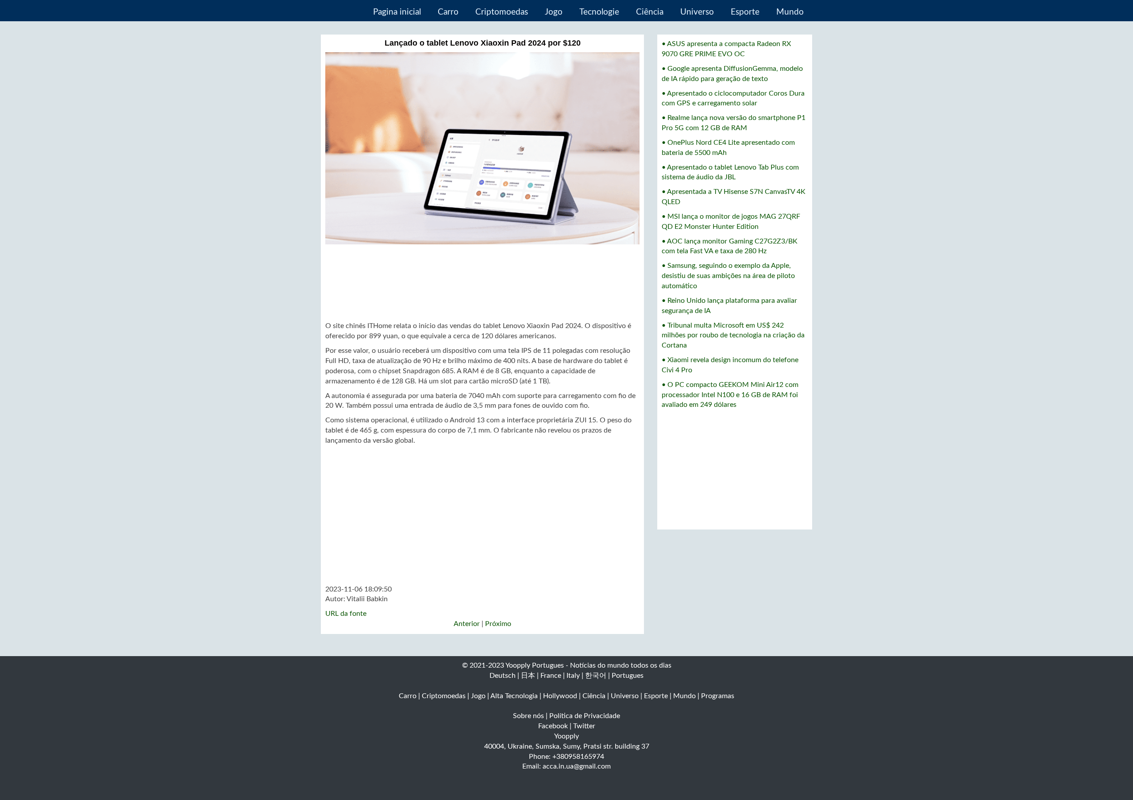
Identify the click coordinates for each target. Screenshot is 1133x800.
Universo (697, 12)
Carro (448, 12)
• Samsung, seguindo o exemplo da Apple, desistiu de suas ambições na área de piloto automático (728, 276)
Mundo (790, 12)
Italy (573, 675)
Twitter (584, 726)
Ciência (649, 12)
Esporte (745, 12)
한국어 (595, 675)
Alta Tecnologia (514, 696)
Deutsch (502, 675)
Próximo (498, 623)
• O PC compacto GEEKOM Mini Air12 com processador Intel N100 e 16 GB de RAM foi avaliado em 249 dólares (730, 395)
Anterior (467, 623)
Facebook (553, 726)
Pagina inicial (397, 12)
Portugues (628, 675)
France (550, 675)
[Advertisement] (482, 283)
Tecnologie (599, 12)
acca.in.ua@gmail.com (577, 766)
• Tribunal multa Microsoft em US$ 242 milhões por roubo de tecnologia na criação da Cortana (733, 335)
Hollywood (560, 696)
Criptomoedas (501, 12)
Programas (717, 696)
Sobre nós (528, 715)
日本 (528, 675)
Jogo (554, 12)
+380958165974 (578, 756)
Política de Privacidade (584, 715)
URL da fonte (345, 613)
